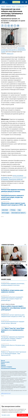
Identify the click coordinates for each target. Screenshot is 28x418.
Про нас (3, 360)
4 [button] (14, 29)
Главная (3, 6)
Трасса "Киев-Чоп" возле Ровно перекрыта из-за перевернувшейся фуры (12, 330)
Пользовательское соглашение (8, 368)
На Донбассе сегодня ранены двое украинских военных (12, 291)
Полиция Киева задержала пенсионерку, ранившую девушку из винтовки (13, 190)
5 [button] (16, 29)
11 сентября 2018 (20, 6)
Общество (8, 6)
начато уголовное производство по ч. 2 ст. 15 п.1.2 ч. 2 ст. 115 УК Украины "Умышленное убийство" (13, 177)
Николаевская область (18, 213)
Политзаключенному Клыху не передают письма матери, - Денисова (12, 322)
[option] (14, 36)
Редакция (3, 365)
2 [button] (11, 29)
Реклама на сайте (5, 362)
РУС (23, 2)
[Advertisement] (14, 228)
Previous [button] (2, 36)
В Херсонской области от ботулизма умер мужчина (13, 346)
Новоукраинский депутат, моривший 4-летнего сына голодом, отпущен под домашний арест (12, 197)
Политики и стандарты (6, 366)
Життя (13, 6)
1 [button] (10, 29)
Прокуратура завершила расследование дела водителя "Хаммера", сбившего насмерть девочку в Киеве (12, 338)
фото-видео (5, 213)
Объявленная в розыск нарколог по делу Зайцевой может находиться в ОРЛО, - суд (13, 204)
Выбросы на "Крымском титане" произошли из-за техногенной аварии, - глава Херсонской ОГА (13, 353)
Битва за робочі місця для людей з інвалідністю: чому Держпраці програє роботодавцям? (13, 308)
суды (19, 210)
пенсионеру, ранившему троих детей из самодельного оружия (13, 50)
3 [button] (13, 29)
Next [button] (26, 36)
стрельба (12, 210)
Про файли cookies (6, 415)
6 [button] (17, 29)
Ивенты (3, 363)
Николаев (5, 210)
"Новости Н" (9, 53)
